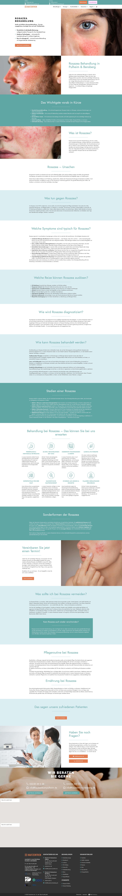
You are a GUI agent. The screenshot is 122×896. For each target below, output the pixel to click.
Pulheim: (26, 0)
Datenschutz (78, 894)
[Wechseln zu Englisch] (96, 6)
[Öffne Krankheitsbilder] (78, 7)
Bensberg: (51, 0)
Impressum (85, 894)
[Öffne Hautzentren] (87, 7)
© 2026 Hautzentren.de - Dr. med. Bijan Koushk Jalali (36, 894)
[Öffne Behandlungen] (60, 7)
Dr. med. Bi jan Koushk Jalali (31, 863)
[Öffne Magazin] (94, 7)
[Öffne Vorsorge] (67, 7)
